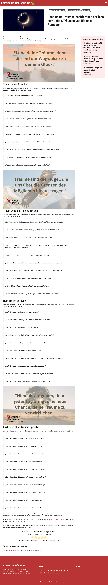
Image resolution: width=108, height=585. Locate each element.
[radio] (32, 537)
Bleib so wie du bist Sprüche (56, 519)
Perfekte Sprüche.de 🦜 (18, 3)
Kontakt (49, 570)
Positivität (91, 572)
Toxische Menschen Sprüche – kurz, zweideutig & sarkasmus (93, 70)
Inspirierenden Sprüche (74, 10)
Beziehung (78, 570)
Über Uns (42, 570)
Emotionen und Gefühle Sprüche (57, 10)
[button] (102, 3)
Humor (92, 570)
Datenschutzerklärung (60, 570)
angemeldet (13, 550)
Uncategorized (86, 10)
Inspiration (98, 570)
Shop (45, 573)
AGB (40, 573)
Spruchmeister (87, 52)
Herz (87, 570)
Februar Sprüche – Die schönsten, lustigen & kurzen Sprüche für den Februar (93, 58)
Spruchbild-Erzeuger (54, 573)
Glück (84, 570)
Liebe (76, 572)
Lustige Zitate (83, 572)
